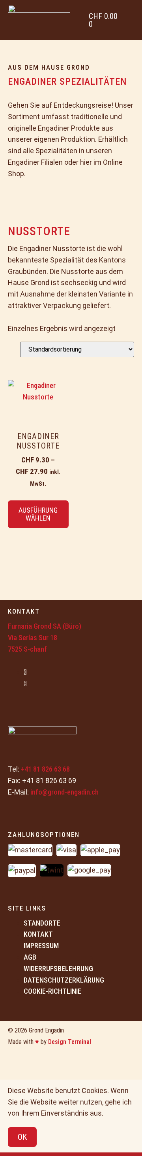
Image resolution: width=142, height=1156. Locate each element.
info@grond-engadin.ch (64, 792)
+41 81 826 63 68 (45, 769)
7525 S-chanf (27, 649)
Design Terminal (69, 1042)
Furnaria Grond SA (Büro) (44, 626)
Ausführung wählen (38, 514)
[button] (130, 20)
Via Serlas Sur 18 (32, 637)
